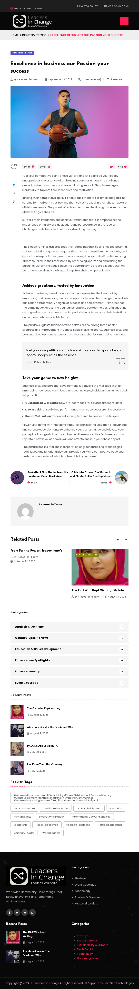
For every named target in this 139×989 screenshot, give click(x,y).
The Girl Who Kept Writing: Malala (37, 590)
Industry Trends (34, 35)
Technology (82, 891)
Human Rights (22, 816)
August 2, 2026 (117, 601)
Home (14, 35)
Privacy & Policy (87, 6)
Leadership (20, 825)
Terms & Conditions (116, 6)
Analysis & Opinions (29, 627)
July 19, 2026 (37, 770)
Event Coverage (26, 683)
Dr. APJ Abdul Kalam (89, 808)
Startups (80, 878)
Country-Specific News (31, 638)
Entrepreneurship (27, 671)
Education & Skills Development (38, 649)
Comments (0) (91, 79)
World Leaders (51, 833)
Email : (43, 166)
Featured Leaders (25, 554)
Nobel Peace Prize (47, 825)
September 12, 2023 (60, 79)
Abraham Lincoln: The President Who (50, 727)
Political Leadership (110, 825)
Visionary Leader (24, 833)
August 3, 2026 (56, 596)
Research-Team (50, 504)
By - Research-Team (26, 79)
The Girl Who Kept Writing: (44, 708)
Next (104, 482)
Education (116, 808)
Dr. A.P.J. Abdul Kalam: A (42, 746)
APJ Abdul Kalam (24, 808)
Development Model (55, 808)
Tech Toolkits (86, 949)
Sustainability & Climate (92, 945)
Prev (34, 482)
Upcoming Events (88, 958)
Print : (27, 166)
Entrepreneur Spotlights (32, 660)
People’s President (78, 825)
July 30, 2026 (38, 752)
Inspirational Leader (51, 816)
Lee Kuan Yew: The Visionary (45, 764)
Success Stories (87, 940)
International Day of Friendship (91, 816)
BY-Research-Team (26, 596)
